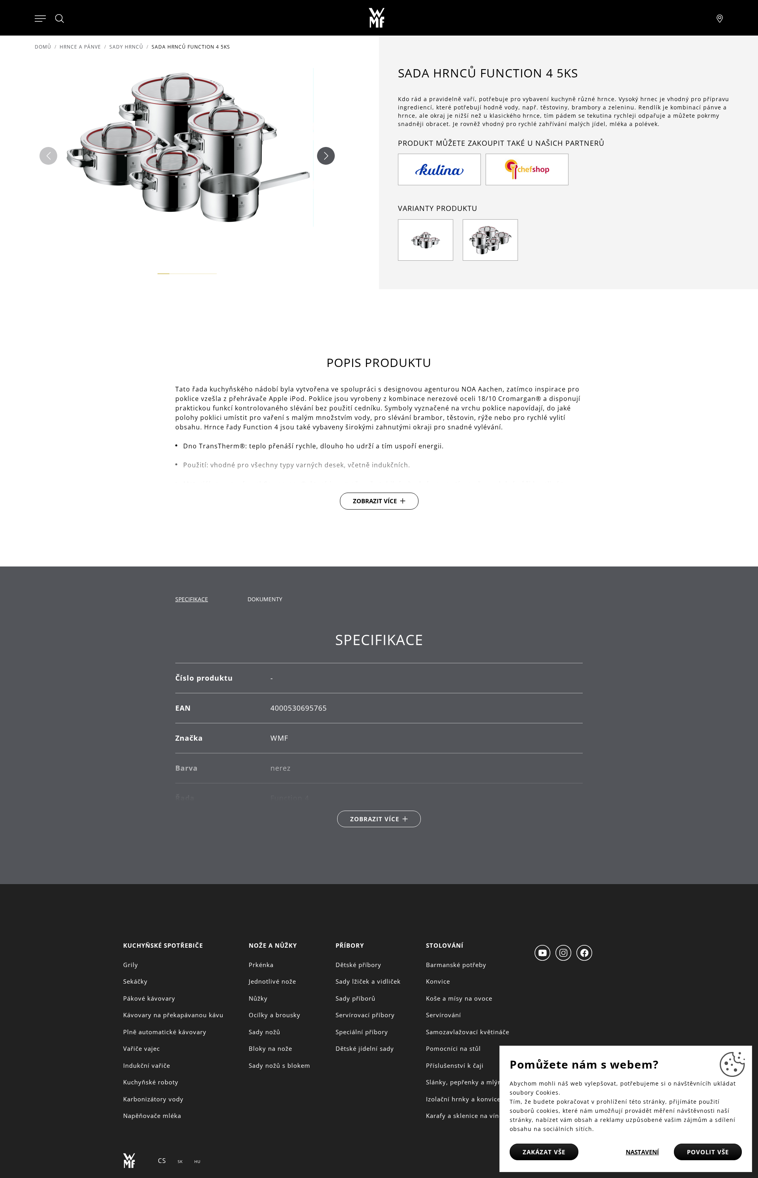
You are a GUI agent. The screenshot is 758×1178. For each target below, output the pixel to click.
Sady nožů (264, 1032)
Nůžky (258, 998)
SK (180, 1161)
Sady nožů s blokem (279, 1065)
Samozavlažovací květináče (467, 1032)
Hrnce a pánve (80, 46)
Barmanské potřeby (456, 965)
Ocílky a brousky (274, 1015)
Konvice (438, 981)
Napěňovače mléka (152, 1116)
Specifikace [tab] (191, 599)
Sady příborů (355, 998)
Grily (130, 965)
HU (197, 1161)
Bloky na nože (270, 1048)
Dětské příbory (358, 965)
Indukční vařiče (146, 1065)
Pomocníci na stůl (453, 1048)
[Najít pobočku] (719, 18)
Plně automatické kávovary (164, 1032)
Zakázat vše (544, 1152)
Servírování (443, 1015)
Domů (43, 46)
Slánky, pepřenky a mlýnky (467, 1082)
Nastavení (642, 1152)
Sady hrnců (126, 46)
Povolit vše (708, 1152)
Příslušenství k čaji (455, 1065)
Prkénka (261, 965)
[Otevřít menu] (40, 17)
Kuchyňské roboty (150, 1082)
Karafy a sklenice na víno (464, 1116)
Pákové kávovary (149, 998)
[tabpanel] (379, 729)
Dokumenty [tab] (265, 599)
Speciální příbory (362, 1032)
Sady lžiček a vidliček (368, 981)
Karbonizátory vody (153, 1099)
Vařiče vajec (141, 1048)
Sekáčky (135, 981)
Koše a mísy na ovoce (459, 998)
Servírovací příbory (365, 1015)
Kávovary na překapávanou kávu (173, 1015)
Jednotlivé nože (272, 981)
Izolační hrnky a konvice (463, 1099)
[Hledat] (60, 18)
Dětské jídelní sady (365, 1048)
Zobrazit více (375, 501)
